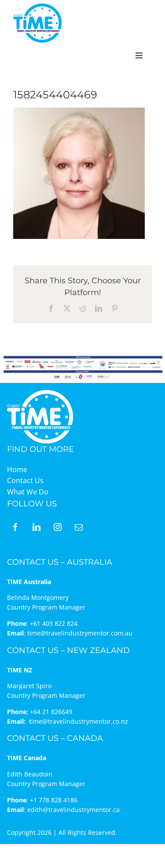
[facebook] (15, 527)
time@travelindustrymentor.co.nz (78, 721)
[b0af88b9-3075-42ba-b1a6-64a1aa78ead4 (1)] (37, 7)
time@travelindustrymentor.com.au (79, 633)
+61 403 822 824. (54, 623)
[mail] (78, 527)
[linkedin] (36, 527)
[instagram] (57, 527)
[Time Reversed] (40, 393)
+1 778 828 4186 (53, 800)
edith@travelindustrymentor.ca (73, 809)
